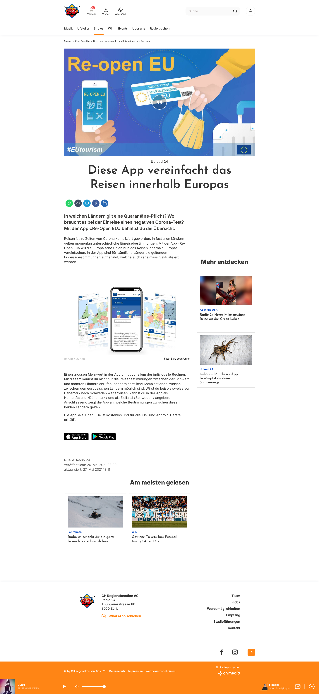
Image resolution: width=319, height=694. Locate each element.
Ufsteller (83, 28)
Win (111, 28)
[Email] (87, 203)
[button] (120, 11)
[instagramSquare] (235, 652)
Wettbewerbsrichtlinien (161, 671)
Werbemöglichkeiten (223, 609)
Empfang (233, 615)
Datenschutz (117, 671)
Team (235, 596)
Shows (99, 28)
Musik (68, 28)
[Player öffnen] (312, 686)
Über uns (138, 28)
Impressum (135, 671)
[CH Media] (228, 672)
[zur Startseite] (72, 11)
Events (123, 28)
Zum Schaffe (82, 41)
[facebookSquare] (221, 652)
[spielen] (64, 686)
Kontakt (234, 628)
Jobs (236, 602)
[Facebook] (96, 203)
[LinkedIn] (104, 203)
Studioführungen (226, 621)
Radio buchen (160, 28)
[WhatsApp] (69, 203)
